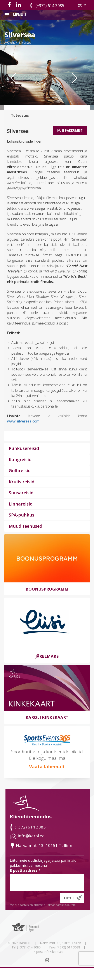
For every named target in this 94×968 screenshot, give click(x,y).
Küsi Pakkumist (70, 130)
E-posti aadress (25, 870)
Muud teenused (25, 526)
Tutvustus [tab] (20, 115)
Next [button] (79, 87)
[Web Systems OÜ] (47, 960)
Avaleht (9, 42)
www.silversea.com (23, 421)
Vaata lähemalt (47, 766)
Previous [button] (16, 87)
